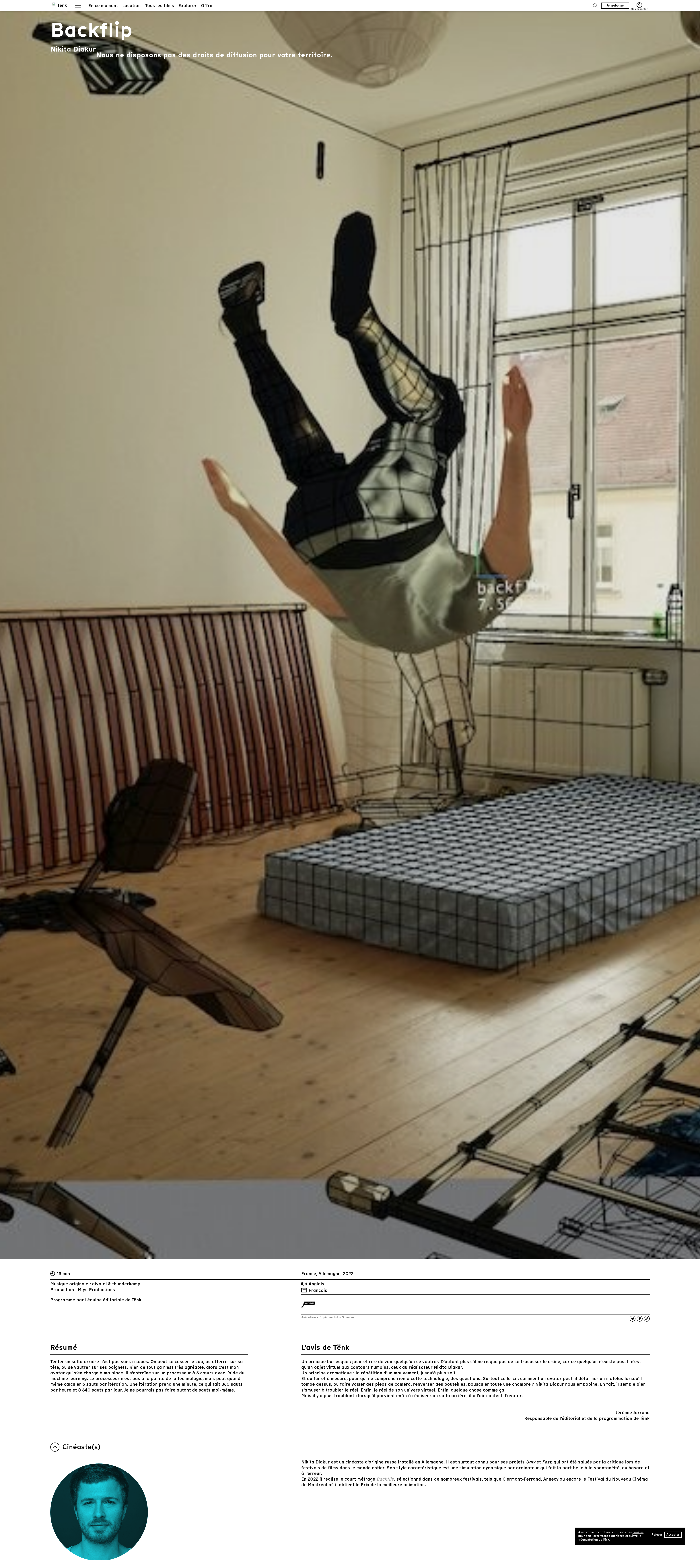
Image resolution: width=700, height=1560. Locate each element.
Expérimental (329, 1317)
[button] (595, 5)
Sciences (347, 1317)
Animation (309, 1317)
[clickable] (308, 1304)
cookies (638, 1532)
